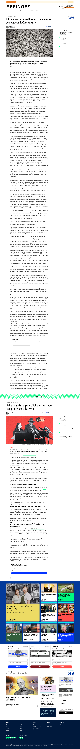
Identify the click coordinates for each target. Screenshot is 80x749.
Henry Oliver (11, 412)
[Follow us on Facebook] (7, 738)
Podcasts (43, 10)
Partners (7, 730)
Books (26, 10)
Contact (34, 724)
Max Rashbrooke (12, 26)
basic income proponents (23, 169)
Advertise (41, 724)
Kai (6, 726)
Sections (31, 10)
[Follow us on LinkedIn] (15, 738)
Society (21, 724)
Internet (7, 728)
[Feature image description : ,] (48, 680)
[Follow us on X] (9, 738)
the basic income (40, 116)
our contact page (50, 744)
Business (21, 731)
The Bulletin (9, 402)
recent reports (26, 74)
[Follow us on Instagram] (13, 738)
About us (34, 726)
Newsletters (50, 10)
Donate (48, 724)
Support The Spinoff (11, 2)
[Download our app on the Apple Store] (20, 738)
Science (7, 731)
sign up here (33, 457)
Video (7, 724)
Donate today (67, 7)
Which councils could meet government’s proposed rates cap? (26, 341)
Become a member (58, 10)
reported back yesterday (22, 80)
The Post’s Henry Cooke (15, 538)
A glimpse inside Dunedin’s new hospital (21, 344)
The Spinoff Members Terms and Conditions (20, 740)
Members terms (49, 726)
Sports (21, 728)
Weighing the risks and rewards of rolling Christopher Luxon (25, 348)
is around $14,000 (37, 217)
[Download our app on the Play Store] (22, 738)
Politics (9, 10)
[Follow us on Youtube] (11, 738)
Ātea (21, 10)
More (37, 10)
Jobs (41, 726)
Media (21, 730)
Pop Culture (15, 10)
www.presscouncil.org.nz (18, 745)
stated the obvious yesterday (37, 528)
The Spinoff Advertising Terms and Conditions (38, 740)
